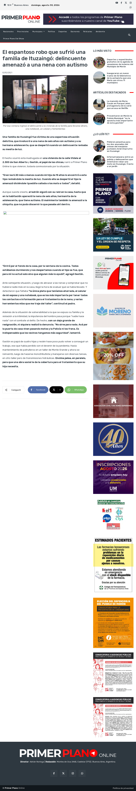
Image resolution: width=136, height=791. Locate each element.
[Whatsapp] (130, 7)
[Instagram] (130, 3)
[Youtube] (116, 3)
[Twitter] (126, 3)
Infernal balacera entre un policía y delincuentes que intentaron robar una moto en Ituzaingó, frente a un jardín (120, 162)
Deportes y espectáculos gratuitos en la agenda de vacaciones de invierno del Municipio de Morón (120, 63)
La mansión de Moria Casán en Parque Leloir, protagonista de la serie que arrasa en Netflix (119, 104)
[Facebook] (121, 3)
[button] (129, 35)
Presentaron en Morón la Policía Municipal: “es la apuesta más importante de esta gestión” (120, 119)
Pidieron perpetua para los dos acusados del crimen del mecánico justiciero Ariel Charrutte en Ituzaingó (119, 147)
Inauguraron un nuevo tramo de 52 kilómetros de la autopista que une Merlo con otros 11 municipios (119, 78)
